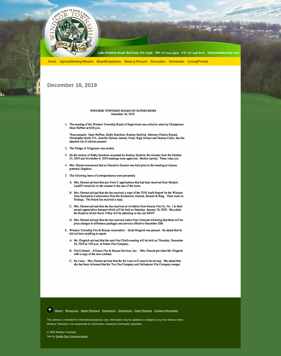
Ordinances (125, 310)
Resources (71, 310)
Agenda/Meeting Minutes (76, 61)
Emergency (109, 310)
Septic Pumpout (90, 310)
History (59, 310)
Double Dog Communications (72, 336)
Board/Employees (109, 61)
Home (52, 61)
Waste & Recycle (135, 61)
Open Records (143, 310)
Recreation (158, 61)
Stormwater (176, 61)
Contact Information (166, 310)
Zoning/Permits (198, 61)
